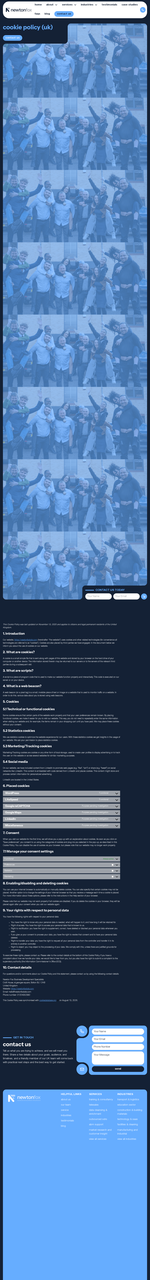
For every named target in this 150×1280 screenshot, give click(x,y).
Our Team (66, 1105)
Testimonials (109, 5)
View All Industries (126, 1139)
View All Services (97, 1139)
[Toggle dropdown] (56, 5)
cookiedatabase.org (47, 1000)
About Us (66, 1099)
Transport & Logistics (128, 1099)
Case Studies (130, 5)
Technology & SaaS (127, 1119)
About (49, 5)
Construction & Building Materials (129, 1112)
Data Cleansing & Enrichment (98, 1112)
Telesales (94, 1105)
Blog (47, 14)
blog (63, 1126)
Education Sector (126, 1105)
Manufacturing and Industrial (127, 1132)
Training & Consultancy (101, 1099)
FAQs (37, 14)
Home (38, 5)
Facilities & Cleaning (127, 1124)
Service (65, 1110)
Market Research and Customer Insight (100, 1132)
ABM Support (96, 1124)
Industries (87, 5)
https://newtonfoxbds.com (25, 640)
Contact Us (64, 14)
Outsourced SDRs (98, 1119)
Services (67, 5)
